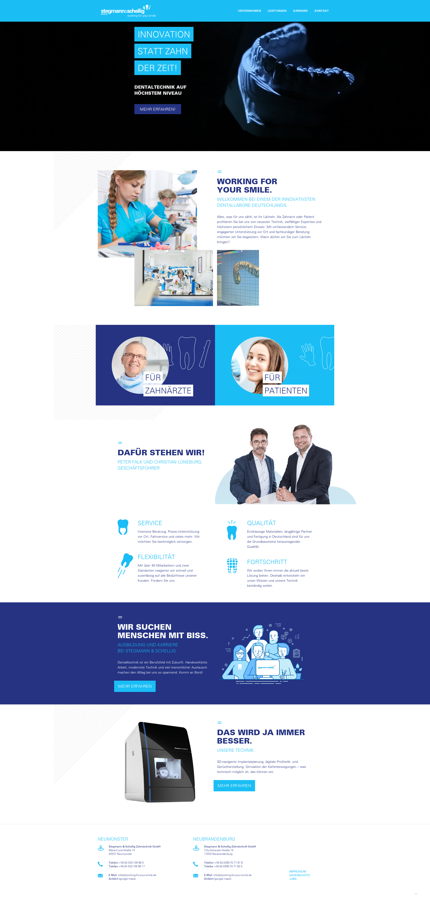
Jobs (293, 879)
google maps (127, 878)
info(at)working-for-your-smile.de (137, 875)
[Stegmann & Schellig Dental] (128, 10)
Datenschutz (299, 875)
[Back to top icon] (416, 894)
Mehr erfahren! (158, 109)
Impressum (297, 871)
